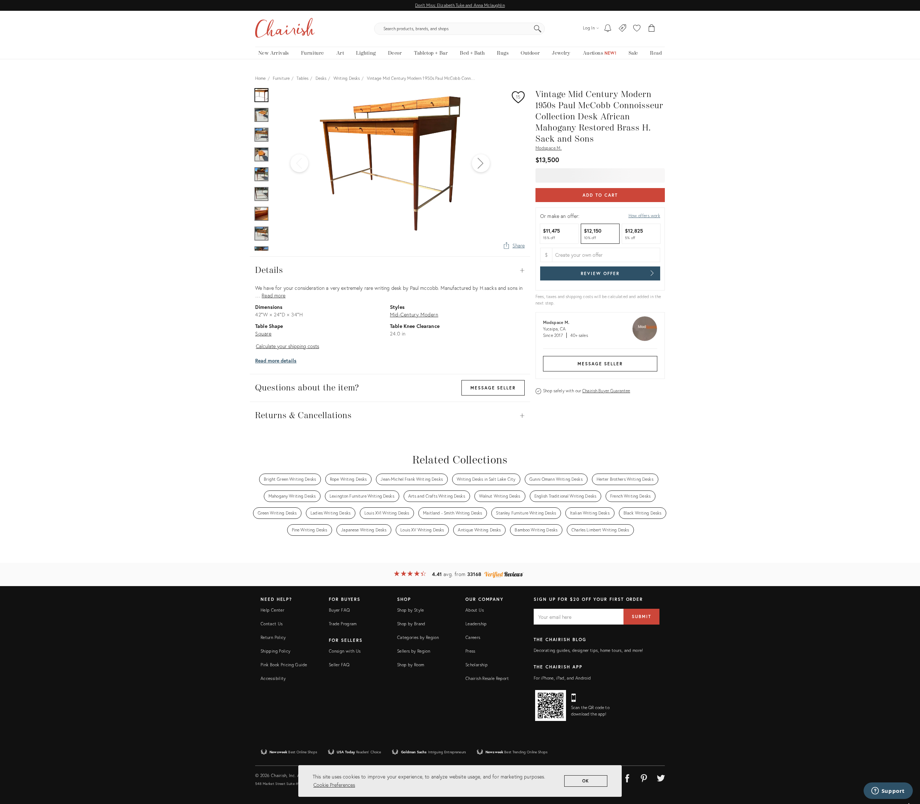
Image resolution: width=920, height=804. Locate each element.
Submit (641, 616)
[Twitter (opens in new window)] (661, 777)
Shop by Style (410, 610)
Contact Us (272, 623)
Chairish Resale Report (487, 678)
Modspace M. (548, 148)
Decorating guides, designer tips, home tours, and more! (588, 650)
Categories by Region (418, 637)
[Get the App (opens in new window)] (550, 705)
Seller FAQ (339, 664)
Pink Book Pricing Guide (284, 664)
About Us (474, 610)
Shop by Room (410, 664)
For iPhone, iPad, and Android (562, 678)
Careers (472, 637)
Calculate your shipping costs (287, 346)
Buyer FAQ (339, 610)
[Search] (537, 29)
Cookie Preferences (334, 784)
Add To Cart (600, 195)
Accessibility (273, 678)
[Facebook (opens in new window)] (627, 777)
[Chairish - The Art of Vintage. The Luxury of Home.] (285, 29)
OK (586, 781)
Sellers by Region (413, 651)
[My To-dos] (608, 29)
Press (470, 651)
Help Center (272, 610)
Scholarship (476, 664)
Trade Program (343, 623)
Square (263, 333)
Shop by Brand (411, 623)
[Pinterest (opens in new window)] (644, 777)
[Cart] (651, 29)
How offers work (644, 215)
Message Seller (600, 363)
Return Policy (273, 637)
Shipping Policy (275, 651)
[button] (637, 29)
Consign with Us (344, 651)
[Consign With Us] (622, 29)
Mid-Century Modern (414, 314)
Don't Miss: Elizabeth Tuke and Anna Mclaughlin (460, 5)
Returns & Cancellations (390, 415)
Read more (273, 295)
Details (390, 270)
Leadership (476, 623)
